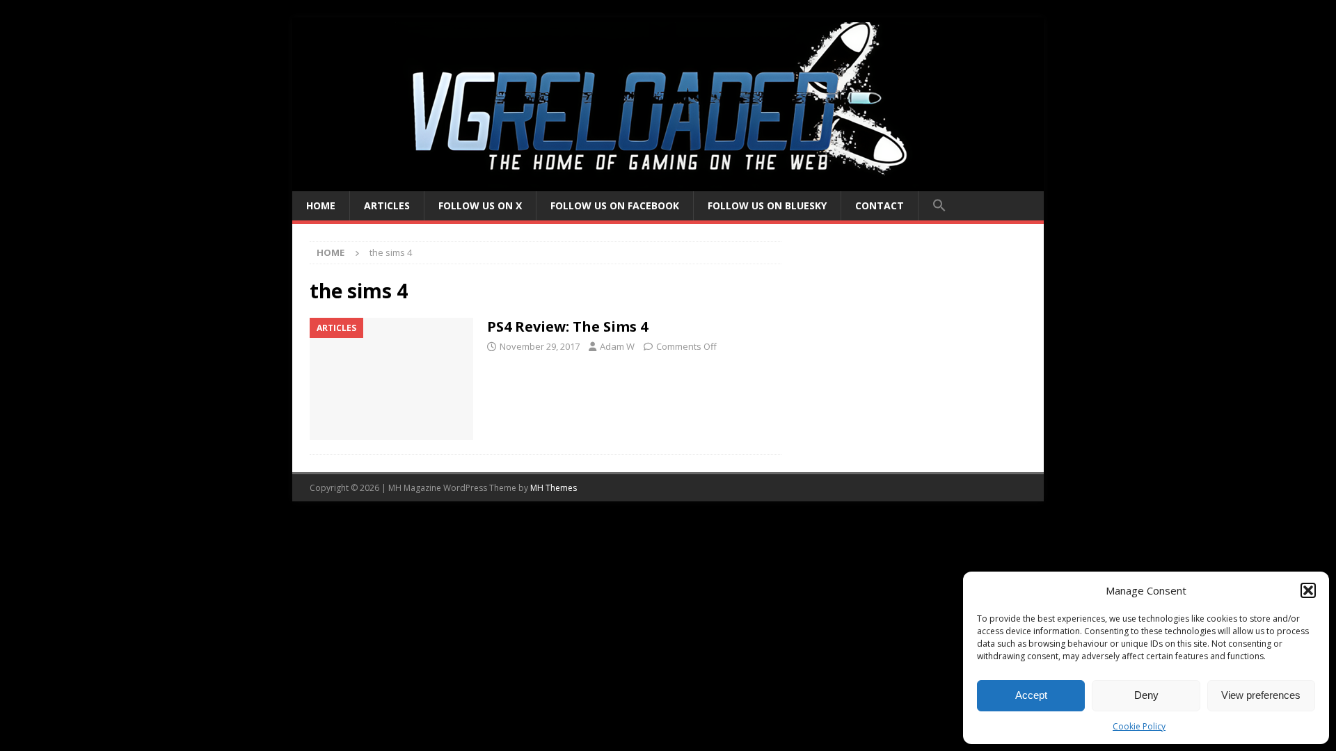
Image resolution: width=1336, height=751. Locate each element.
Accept (1031, 695)
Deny (1146, 695)
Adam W (617, 346)
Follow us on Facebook (614, 205)
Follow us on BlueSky (767, 205)
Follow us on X (480, 205)
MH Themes (553, 488)
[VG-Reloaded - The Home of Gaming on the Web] (668, 183)
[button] (1308, 590)
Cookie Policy (1139, 726)
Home (320, 205)
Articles (387, 205)
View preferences (1261, 695)
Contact (879, 205)
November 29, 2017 (540, 346)
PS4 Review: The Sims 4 (567, 326)
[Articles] (391, 379)
